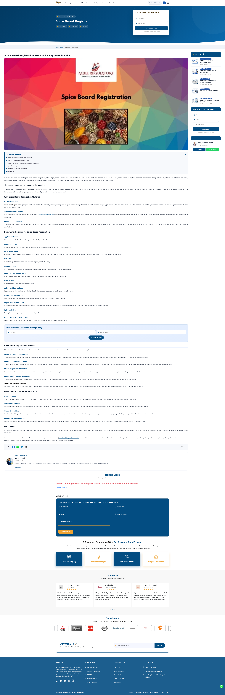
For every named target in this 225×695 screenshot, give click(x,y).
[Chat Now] (221, 686)
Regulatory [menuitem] (68, 3)
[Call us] (164, 2)
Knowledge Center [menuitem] (114, 3)
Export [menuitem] (103, 3)
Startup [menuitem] (96, 3)
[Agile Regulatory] (58, 2)
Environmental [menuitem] (79, 3)
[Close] (126, 341)
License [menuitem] (88, 3)
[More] (167, 2)
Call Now (104, 353)
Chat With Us (119, 353)
